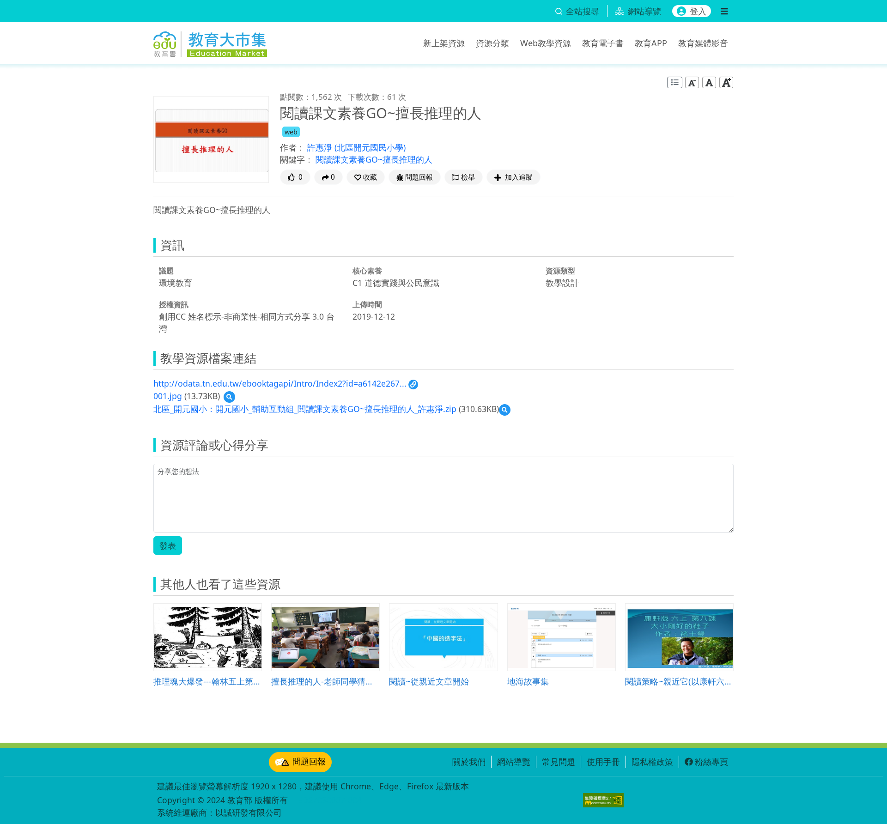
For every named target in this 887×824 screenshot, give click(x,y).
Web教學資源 (545, 42)
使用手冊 (603, 761)
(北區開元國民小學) (370, 147)
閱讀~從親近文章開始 (429, 681)
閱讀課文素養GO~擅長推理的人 (374, 159)
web (291, 131)
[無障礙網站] (603, 800)
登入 (698, 11)
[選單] (724, 11)
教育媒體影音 (703, 42)
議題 (166, 271)
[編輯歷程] (674, 82)
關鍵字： (296, 159)
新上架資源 (444, 42)
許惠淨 (320, 147)
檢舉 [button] (468, 177)
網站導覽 (513, 761)
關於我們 (469, 761)
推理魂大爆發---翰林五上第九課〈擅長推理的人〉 (207, 681)
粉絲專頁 (711, 761)
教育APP (651, 42)
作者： (292, 147)
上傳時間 (367, 304)
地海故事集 (528, 681)
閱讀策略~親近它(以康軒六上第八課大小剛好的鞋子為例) (679, 681)
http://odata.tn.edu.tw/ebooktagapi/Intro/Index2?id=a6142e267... (280, 383)
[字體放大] (726, 82)
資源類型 (560, 271)
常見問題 (558, 761)
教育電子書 (603, 42)
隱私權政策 (652, 761)
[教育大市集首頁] (210, 41)
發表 (167, 545)
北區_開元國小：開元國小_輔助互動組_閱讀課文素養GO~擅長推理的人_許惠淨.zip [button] (304, 408)
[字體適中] (709, 82)
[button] (365, 177)
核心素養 (367, 271)
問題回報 (309, 761)
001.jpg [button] (167, 395)
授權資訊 (173, 304)
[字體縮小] (692, 82)
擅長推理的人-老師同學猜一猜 (325, 681)
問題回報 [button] (419, 177)
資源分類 (492, 42)
